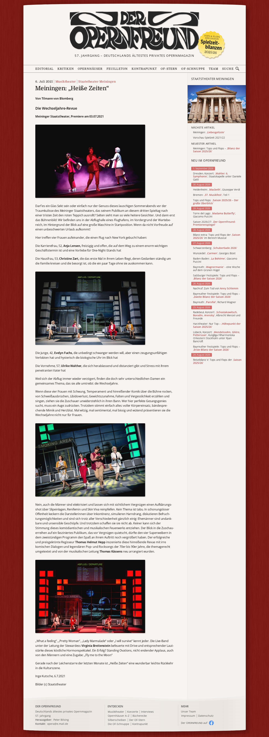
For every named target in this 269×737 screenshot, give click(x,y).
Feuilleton (117, 68)
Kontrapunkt (144, 68)
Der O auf (194, 723)
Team (213, 68)
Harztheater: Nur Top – (217, 325)
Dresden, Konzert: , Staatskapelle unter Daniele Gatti (217, 176)
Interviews (147, 711)
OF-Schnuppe (193, 68)
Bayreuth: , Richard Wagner (214, 302)
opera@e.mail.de (57, 723)
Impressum (188, 715)
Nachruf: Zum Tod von (215, 288)
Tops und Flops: (215, 202)
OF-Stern (169, 68)
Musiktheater (65, 81)
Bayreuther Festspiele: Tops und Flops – (216, 295)
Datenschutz (206, 715)
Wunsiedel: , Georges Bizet (214, 253)
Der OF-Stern (137, 720)
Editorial (44, 68)
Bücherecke (139, 715)
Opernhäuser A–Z (118, 715)
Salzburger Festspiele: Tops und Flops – (216, 277)
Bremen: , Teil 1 (211, 195)
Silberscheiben (117, 720)
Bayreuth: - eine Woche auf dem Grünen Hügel (216, 269)
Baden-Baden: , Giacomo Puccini (215, 260)
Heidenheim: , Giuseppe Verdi (216, 189)
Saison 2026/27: (214, 223)
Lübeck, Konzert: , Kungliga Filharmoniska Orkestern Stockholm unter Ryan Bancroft (216, 337)
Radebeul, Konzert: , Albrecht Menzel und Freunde (216, 315)
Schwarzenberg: (215, 248)
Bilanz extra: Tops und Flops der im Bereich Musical (216, 236)
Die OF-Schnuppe (118, 724)
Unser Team (188, 711)
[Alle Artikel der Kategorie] (216, 104)
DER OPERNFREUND (48, 706)
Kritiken (65, 68)
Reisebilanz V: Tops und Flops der (217, 361)
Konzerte (132, 711)
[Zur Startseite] (134, 30)
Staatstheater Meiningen (97, 81)
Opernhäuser (90, 68)
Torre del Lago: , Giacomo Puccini (214, 215)
